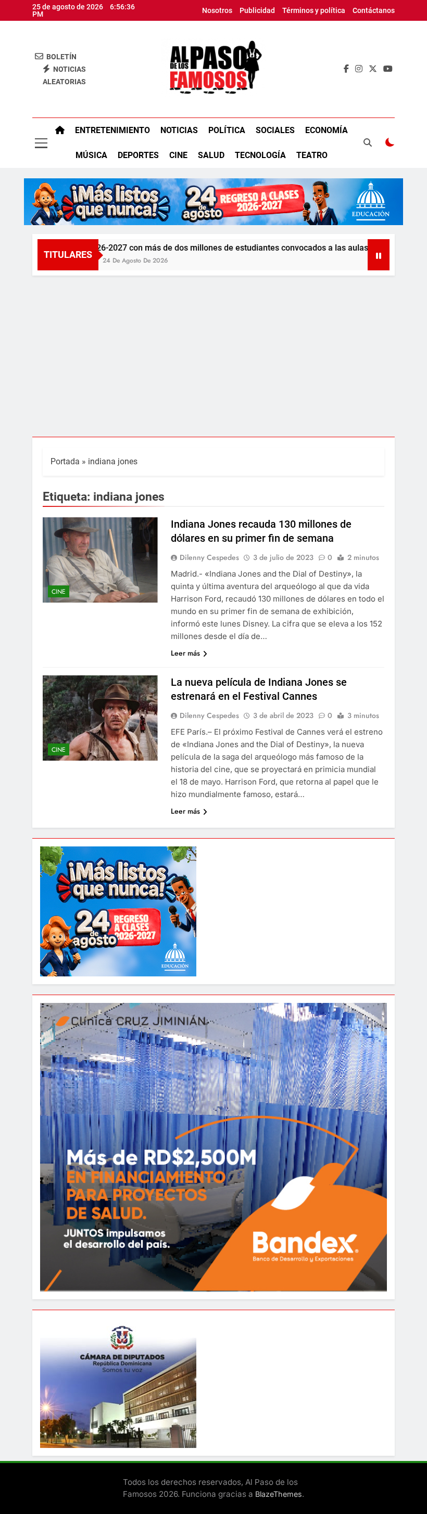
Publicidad (257, 10)
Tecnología (260, 155)
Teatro (312, 155)
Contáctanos (374, 10)
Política (226, 130)
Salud (211, 155)
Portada (65, 461)
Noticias (179, 130)
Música (91, 155)
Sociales (275, 130)
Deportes (138, 155)
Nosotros (217, 10)
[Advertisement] (213, 353)
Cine (178, 155)
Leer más (185, 653)
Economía (326, 130)
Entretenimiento (112, 130)
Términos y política (313, 10)
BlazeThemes (278, 1494)
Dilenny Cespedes (209, 557)
